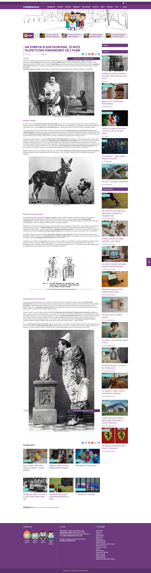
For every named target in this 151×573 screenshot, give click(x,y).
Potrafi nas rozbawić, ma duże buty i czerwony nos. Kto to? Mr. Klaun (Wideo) (114, 130)
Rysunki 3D (99, 537)
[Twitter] (86, 54)
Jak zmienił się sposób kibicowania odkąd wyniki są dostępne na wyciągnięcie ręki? (114, 213)
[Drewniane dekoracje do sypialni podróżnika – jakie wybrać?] (64, 35)
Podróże (60, 7)
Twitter (123, 3)
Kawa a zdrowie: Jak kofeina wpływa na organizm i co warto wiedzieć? (33, 467)
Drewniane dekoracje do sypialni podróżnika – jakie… (74, 36)
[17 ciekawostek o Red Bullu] (88, 485)
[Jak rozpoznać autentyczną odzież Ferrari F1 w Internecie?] (115, 435)
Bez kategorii (107, 86)
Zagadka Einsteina (101, 541)
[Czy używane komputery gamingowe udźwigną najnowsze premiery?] (86, 35)
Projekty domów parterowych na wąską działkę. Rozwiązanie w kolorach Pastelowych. (113, 420)
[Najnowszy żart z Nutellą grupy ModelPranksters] (115, 91)
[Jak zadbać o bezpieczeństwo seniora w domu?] (115, 330)
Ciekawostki (51, 7)
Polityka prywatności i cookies (31, 3)
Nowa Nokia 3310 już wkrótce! (86, 465)
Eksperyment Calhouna (102, 552)
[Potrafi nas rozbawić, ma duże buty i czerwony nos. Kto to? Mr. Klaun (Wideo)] (115, 118)
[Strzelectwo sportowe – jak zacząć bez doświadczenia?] (115, 355)
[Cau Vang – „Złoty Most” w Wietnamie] (115, 171)
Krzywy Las (99, 534)
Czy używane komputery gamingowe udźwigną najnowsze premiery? (96, 36)
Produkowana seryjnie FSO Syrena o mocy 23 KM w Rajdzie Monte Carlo (34, 496)
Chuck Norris (99, 531)
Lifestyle (95, 7)
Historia (68, 7)
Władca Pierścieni (101, 546)
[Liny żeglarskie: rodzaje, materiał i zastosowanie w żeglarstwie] (115, 381)
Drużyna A (98, 532)
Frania (105, 81)
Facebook (126, 3)
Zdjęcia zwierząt (100, 542)
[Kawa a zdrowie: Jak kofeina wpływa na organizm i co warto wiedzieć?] (35, 456)
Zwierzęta (76, 7)
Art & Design (86, 7)
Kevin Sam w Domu (101, 547)
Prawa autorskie (44, 3)
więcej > (27, 542)
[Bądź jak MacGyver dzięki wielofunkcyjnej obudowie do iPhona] (61, 485)
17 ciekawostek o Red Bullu (85, 494)
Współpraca (52, 3)
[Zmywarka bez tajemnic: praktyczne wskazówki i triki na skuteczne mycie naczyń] (115, 63)
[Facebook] (83, 54)
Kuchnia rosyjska (100, 554)
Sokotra (98, 549)
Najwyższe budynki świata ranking (105, 559)
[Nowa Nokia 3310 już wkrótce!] (88, 456)
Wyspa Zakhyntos (100, 557)
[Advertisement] (61, 516)
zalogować (41, 507)
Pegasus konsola (100, 555)
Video (104, 141)
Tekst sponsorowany (109, 219)
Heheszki (110, 7)
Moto (103, 7)
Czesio (28, 54)
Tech (116, 7)
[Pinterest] (92, 54)
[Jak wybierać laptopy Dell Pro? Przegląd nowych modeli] (108, 35)
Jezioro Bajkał (100, 536)
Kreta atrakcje (100, 550)
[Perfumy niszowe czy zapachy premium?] (115, 304)
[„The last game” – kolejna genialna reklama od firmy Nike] (115, 146)
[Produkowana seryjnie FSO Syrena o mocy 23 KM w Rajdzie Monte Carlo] (35, 485)
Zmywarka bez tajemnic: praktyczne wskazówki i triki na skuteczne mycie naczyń (114, 75)
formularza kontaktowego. (68, 541)
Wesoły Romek (108, 106)
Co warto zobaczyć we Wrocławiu (105, 544)
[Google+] (89, 54)
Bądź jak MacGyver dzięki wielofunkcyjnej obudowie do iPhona (59, 496)
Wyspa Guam (99, 539)
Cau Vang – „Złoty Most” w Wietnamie (115, 182)
